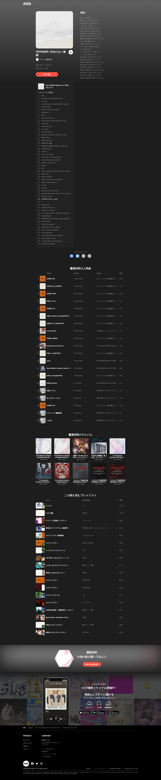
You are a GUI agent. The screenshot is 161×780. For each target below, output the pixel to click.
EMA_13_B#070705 (53, 353)
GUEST (85, 513)
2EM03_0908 (51, 293)
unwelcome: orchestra (48, 210)
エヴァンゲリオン (52, 543)
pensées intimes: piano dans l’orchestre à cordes (55, 193)
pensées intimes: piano (48, 207)
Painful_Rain (86, 580)
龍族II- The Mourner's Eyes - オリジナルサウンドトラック (80, 457)
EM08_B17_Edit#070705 (55, 323)
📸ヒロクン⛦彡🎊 (88, 565)
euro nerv (44, 101)
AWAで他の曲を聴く (92, 664)
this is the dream (46, 216)
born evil (43, 188)
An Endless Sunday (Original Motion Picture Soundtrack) (62, 482)
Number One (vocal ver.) (55, 346)
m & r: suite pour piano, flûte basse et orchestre (55, 213)
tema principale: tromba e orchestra (52, 235)
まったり (49, 505)
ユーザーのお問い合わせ (48, 749)
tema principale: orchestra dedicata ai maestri (54, 104)
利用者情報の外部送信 (115, 768)
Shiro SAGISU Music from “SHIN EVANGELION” (62, 85)
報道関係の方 (45, 751)
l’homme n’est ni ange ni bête (50, 109)
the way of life (45, 205)
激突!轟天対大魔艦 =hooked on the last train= (54, 146)
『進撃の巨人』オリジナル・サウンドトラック (110, 331)
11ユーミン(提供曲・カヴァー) (56, 520)
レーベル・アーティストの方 (49, 754)
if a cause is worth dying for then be (51, 98)
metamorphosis (46, 149)
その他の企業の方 (46, 756)
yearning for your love (47, 118)
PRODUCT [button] (27, 736)
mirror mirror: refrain (47, 154)
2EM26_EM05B (52, 338)
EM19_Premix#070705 (54, 376)
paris (42, 95)
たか (84, 595)
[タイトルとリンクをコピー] (83, 256)
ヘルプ (25, 749)
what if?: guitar (45, 221)
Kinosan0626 (86, 587)
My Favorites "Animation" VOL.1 (57, 617)
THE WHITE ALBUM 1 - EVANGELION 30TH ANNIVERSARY (43, 457)
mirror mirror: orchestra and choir (51, 157)
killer (42, 168)
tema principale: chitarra (48, 238)
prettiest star (45, 112)
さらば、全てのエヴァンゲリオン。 (58, 565)
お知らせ (25, 746)
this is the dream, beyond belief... (51, 160)
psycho (43, 165)
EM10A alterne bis (46, 140)
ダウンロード (27, 740)
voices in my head (46, 177)
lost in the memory (46, 132)
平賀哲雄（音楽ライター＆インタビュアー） (96, 528)
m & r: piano (45, 129)
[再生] (71, 52)
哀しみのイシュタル (53, 398)
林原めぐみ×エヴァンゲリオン (56, 632)
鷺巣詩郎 (49, 59)
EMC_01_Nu (51, 301)
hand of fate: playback (48, 224)
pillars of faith (45, 174)
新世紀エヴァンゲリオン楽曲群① (57, 528)
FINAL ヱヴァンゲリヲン (54, 625)
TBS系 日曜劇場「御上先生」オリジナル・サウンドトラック (99, 457)
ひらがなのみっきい (88, 535)
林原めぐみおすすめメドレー (55, 573)
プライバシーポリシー (100, 768)
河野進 (84, 617)
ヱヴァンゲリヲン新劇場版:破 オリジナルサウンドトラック (114, 279)
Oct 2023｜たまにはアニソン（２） (58, 558)
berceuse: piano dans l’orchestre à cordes (53, 135)
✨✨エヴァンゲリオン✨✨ (55, 550)
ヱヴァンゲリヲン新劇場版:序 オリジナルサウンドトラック (114, 286)
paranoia (44, 151)
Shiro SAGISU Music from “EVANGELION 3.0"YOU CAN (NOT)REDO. (117, 368)
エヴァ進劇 (49, 513)
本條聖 (84, 573)
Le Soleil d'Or (51, 331)
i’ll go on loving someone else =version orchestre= (56, 171)
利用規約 (88, 768)
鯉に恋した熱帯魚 (88, 543)
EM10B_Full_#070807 (54, 286)
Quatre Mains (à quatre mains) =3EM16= (61, 368)
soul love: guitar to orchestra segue (51, 241)
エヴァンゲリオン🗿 (53, 595)
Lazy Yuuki (86, 632)
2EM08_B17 (51, 308)
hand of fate (45, 123)
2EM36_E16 (51, 405)
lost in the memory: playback (49, 230)
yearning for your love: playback (50, 227)
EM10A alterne (45, 137)
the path (43, 185)
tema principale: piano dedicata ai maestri (53, 121)
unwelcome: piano (46, 126)
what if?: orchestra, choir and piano (51, 179)
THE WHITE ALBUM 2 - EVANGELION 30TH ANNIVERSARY (62, 457)
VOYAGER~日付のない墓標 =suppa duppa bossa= (56, 219)
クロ (84, 505)
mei (84, 550)
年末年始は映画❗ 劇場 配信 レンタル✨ (59, 610)
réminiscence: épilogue (48, 244)
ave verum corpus (46, 196)
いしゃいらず (86, 520)
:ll (41, 202)
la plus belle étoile (46, 232)
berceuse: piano (46, 107)
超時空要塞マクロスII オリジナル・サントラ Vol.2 (111, 390)
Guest (84, 558)
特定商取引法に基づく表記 (131, 768)
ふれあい (50, 420)
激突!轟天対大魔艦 (46, 143)
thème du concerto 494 (48, 163)
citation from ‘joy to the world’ (50, 191)
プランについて (27, 743)
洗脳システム (51, 390)
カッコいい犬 (86, 602)
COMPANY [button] (46, 736)
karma (43, 115)
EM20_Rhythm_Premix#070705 (58, 316)
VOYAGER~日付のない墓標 (69, 727)
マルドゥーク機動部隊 (54, 413)
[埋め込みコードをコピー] (89, 256)
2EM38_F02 (51, 279)
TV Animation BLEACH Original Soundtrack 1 (110, 346)
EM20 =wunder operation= (49, 182)
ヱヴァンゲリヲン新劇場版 (55, 535)
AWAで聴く (47, 74)
